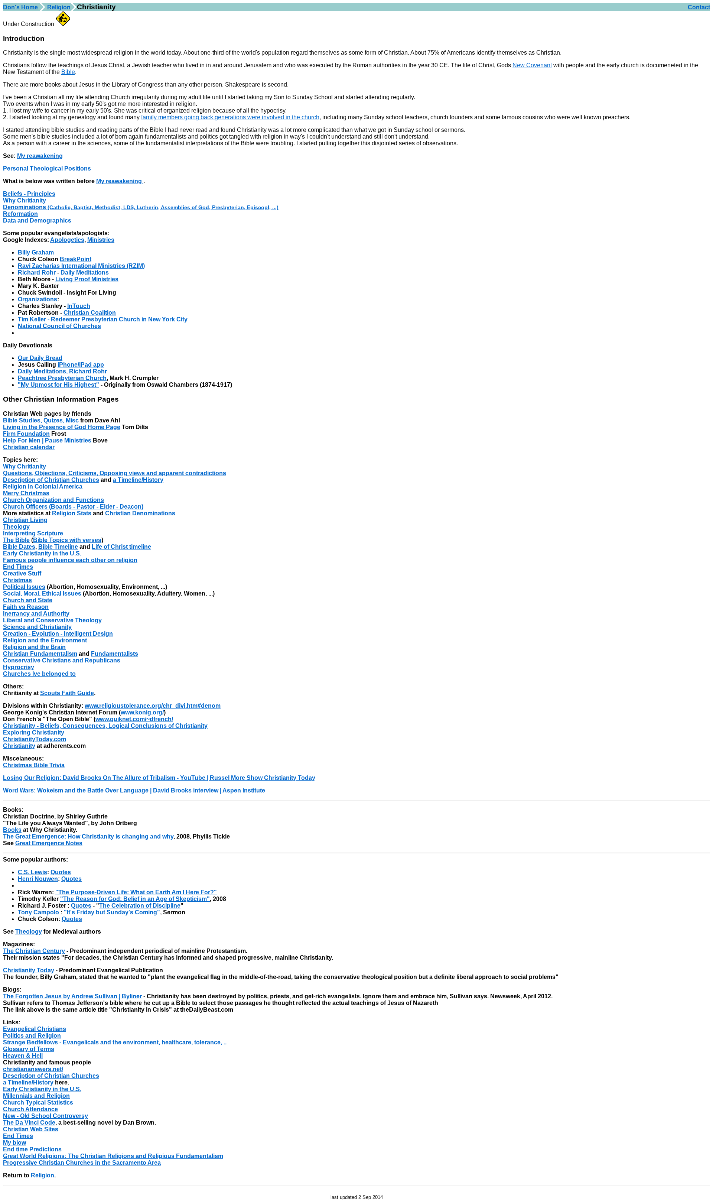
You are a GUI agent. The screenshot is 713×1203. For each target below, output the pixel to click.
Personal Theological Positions (47, 168)
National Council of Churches (59, 326)
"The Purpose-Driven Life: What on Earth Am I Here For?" (136, 892)
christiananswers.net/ (33, 1069)
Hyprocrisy (18, 667)
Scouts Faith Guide (67, 693)
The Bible (16, 540)
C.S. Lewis (32, 872)
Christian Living (25, 520)
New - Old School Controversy (45, 1116)
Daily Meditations (85, 272)
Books (12, 830)
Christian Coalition (90, 312)
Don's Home (20, 7)
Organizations (37, 299)
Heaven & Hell (23, 1056)
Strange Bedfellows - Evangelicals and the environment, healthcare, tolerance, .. (115, 1042)
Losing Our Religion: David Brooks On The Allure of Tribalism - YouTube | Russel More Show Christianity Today (159, 778)
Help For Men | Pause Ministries (47, 440)
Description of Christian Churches (51, 480)
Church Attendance (30, 1109)
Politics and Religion (32, 1035)
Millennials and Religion (36, 1096)
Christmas (17, 580)
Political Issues (24, 587)
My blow (14, 1142)
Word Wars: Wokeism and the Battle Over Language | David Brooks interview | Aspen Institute (134, 790)
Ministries (100, 240)
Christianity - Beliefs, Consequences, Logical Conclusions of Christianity (105, 726)
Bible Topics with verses (67, 540)
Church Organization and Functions (53, 500)
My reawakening (40, 156)
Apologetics (67, 240)
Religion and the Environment (45, 640)
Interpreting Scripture (33, 533)
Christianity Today (28, 970)
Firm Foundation (26, 434)
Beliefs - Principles (29, 194)
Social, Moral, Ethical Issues (42, 593)
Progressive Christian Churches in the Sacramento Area (82, 1163)
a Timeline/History (138, 480)
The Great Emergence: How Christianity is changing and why (88, 836)
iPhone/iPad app (81, 364)
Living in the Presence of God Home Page (61, 427)
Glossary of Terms (28, 1049)
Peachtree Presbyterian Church (62, 378)
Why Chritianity (24, 200)
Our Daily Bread (40, 358)
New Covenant (532, 65)
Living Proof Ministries (86, 279)
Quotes (61, 872)
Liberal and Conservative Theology (52, 620)
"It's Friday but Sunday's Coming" (112, 912)
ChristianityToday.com (34, 739)
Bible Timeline (58, 547)
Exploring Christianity (33, 732)
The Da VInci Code (29, 1122)
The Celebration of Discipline (139, 905)
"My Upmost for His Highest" (58, 385)
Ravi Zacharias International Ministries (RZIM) (81, 266)
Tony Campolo (38, 912)
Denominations (141, 207)
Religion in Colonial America (42, 486)
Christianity (19, 746)
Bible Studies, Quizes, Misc (41, 420)
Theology (16, 526)
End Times (18, 567)
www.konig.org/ (142, 712)
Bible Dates (19, 547)
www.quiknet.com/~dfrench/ (134, 719)
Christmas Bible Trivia (34, 765)
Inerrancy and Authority (36, 613)
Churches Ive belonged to (39, 674)
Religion (59, 7)
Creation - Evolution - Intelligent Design (58, 633)
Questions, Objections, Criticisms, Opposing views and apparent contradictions (114, 473)
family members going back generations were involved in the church (230, 117)
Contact (699, 7)
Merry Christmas (26, 493)
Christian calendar (29, 447)
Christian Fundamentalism (40, 654)
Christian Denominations (140, 513)
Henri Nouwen (38, 879)
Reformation (20, 214)
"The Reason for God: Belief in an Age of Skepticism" (135, 899)
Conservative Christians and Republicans (61, 660)
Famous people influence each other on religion (70, 560)
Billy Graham (36, 252)
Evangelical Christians (34, 1029)
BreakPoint (75, 259)
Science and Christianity (37, 627)
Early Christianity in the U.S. (42, 553)
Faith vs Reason (26, 607)
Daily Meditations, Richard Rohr (62, 371)
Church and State (27, 600)
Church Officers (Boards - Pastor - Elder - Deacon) (73, 506)
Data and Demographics (37, 220)
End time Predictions (32, 1149)
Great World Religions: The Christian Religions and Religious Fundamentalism (113, 1156)
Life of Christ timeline (121, 547)
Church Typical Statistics (38, 1102)
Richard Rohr (37, 272)
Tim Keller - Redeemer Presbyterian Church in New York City (103, 319)
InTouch (78, 306)
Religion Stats (71, 513)
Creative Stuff (22, 573)
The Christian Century (34, 951)
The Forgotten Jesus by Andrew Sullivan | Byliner (72, 996)
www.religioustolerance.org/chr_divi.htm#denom (153, 706)
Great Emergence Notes (48, 843)
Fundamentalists (114, 654)
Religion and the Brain (34, 647)
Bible (68, 72)
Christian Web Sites (30, 1129)
